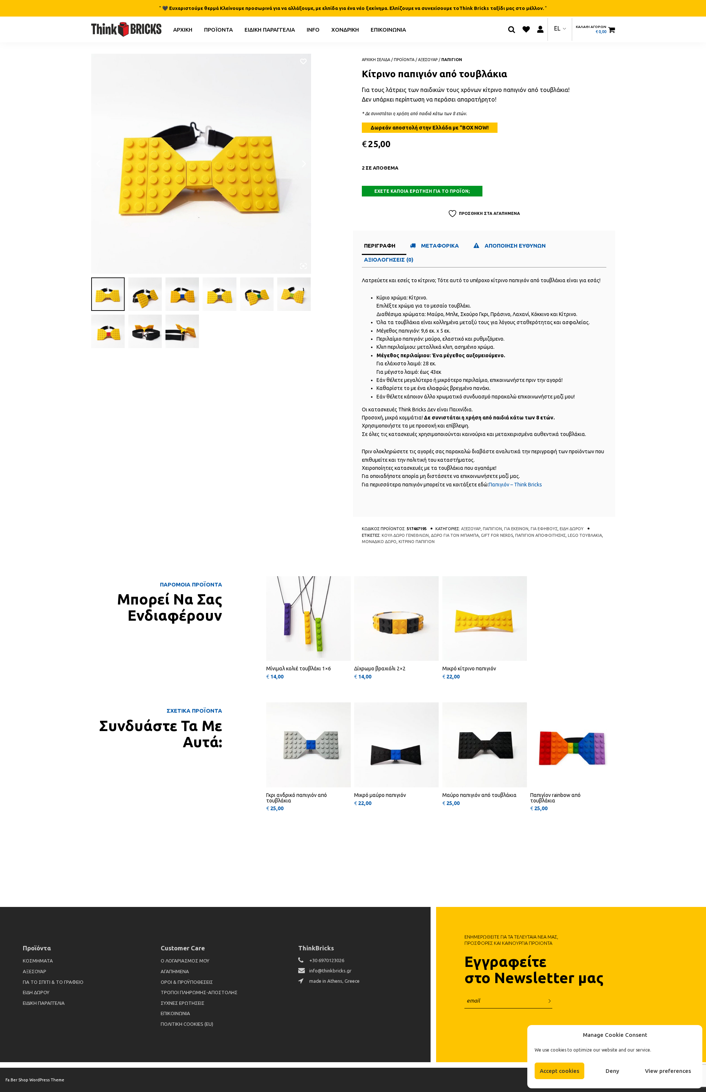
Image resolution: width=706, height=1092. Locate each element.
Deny (612, 1071)
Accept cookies (559, 1071)
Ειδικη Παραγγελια (270, 29)
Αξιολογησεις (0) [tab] (388, 259)
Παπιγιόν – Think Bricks (515, 484)
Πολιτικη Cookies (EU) (187, 1024)
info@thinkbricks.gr (330, 970)
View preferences (668, 1071)
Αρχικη (182, 29)
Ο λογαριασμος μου (185, 960)
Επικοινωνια (388, 29)
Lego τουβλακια (585, 535)
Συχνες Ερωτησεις (182, 1003)
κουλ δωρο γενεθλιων (405, 535)
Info (313, 29)
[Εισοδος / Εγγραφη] (540, 29)
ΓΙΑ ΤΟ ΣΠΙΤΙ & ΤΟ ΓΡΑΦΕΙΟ (53, 982)
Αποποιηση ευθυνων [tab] (516, 245)
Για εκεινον (516, 528)
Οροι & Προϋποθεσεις (187, 982)
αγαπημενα (175, 971)
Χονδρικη (345, 29)
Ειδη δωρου (572, 528)
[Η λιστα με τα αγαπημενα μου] (526, 29)
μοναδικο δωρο (379, 541)
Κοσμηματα (38, 960)
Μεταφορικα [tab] (440, 245)
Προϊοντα (218, 29)
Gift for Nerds (497, 535)
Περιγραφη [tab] (379, 245)
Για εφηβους (544, 528)
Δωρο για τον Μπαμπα (455, 535)
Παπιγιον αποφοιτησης (540, 535)
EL (557, 28)
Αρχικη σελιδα (376, 59)
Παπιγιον (451, 59)
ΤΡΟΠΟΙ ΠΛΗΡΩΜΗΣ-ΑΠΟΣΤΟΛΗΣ (199, 992)
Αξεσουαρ (428, 59)
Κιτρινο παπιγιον (417, 541)
